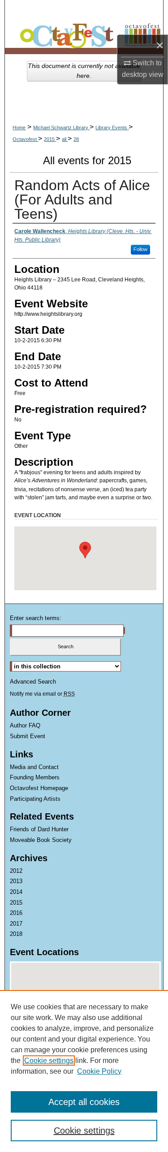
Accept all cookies (84, 1102)
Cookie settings (48, 1060)
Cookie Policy (99, 1071)
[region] (84, 1071)
